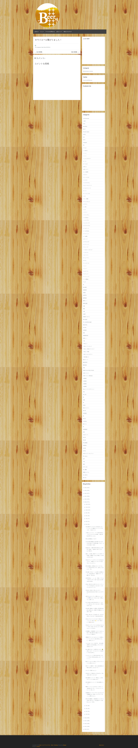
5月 (86, 524)
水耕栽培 (85, 378)
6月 (86, 521)
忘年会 (84, 450)
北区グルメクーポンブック (88, 453)
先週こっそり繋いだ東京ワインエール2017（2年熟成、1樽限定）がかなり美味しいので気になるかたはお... (95, 555)
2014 (85, 729)
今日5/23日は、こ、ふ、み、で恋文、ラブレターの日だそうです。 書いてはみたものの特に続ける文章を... (95, 580)
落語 (84, 464)
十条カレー (85, 343)
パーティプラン (86, 214)
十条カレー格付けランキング (88, 348)
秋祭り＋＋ (85, 338)
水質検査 (85, 381)
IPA (83, 145)
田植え (84, 405)
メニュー (42, 31)
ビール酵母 (85, 236)
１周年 (84, 121)
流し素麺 (85, 469)
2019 (85, 502)
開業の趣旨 (85, 303)
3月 (86, 708)
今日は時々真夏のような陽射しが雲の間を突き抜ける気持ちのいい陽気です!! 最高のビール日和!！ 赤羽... (95, 610)
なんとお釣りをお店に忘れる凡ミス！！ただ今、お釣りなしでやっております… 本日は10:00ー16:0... (94, 604)
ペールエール (85, 252)
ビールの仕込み (86, 231)
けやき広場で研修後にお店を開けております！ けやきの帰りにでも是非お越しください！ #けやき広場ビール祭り (95, 543)
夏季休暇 (85, 298)
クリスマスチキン (86, 182)
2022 (85, 493)
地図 (84, 399)
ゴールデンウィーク (87, 188)
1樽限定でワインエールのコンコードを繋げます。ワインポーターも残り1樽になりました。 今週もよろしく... (94, 639)
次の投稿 (38, 52)
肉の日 (84, 418)
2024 (85, 487)
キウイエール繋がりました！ (91, 670)
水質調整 (85, 386)
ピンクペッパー (86, 244)
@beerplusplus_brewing (88, 71)
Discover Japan (86, 131)
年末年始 (85, 421)
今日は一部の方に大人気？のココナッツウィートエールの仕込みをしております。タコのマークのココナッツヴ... (95, 586)
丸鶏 (84, 311)
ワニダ (84, 281)
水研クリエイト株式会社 (88, 375)
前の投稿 (75, 52)
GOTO (84, 134)
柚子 (84, 458)
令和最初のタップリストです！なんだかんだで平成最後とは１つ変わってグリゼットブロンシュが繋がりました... (95, 694)
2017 (85, 720)
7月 (86, 518)
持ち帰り (85, 327)
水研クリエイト (86, 373)
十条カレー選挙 (86, 351)
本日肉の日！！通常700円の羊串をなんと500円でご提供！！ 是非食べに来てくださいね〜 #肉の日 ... (94, 549)
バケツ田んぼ (85, 217)
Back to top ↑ (101, 745)
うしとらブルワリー (87, 158)
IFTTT (84, 139)
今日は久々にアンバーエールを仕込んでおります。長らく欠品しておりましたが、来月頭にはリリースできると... (95, 627)
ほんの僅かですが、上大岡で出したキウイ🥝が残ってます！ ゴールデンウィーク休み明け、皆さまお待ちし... (94, 651)
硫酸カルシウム (86, 472)
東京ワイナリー (86, 407)
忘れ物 (84, 448)
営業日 (84, 292)
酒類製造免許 (85, 335)
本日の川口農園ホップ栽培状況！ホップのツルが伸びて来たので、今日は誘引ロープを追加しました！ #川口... (95, 700)
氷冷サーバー (85, 434)
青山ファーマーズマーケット (88, 389)
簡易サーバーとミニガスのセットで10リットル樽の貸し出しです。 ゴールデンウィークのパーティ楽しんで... (94, 688)
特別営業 (85, 413)
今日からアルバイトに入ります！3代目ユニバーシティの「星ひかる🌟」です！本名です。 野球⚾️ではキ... (94, 621)
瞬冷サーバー (85, 359)
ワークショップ (86, 276)
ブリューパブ (85, 247)
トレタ (84, 209)
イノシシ (85, 153)
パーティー (85, 212)
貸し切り (85, 394)
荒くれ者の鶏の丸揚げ (87, 322)
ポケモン (85, 260)
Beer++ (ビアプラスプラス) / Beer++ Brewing (48, 745)
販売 (84, 432)
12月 (87, 504)
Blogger (64, 745)
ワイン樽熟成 (85, 279)
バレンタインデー (86, 222)
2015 (85, 726)
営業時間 (85, 290)
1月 (86, 714)
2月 (86, 711)
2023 (85, 490)
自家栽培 (85, 330)
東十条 (84, 410)
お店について (59, 31)
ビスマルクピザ (86, 241)
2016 (85, 723)
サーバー (85, 190)
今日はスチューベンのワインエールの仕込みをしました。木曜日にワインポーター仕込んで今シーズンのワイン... (95, 561)
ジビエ (84, 196)
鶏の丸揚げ (85, 319)
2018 (85, 717)
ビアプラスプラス (86, 225)
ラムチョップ (85, 273)
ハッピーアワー (86, 220)
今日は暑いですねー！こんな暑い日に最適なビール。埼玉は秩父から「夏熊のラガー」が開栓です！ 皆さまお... (95, 574)
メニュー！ (85, 268)
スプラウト (85, 204)
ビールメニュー (86, 233)
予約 (84, 461)
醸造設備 (85, 365)
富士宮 (84, 437)
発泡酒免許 (85, 429)
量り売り (85, 477)
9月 (86, 512)
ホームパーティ (86, 257)
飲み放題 (85, 287)
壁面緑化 (85, 445)
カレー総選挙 (85, 171)
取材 (84, 332)
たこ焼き (85, 206)
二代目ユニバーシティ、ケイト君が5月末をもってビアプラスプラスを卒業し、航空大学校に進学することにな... (94, 534)
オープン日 (85, 163)
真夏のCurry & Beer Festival (88, 370)
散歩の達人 (85, 324)
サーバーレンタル (86, 193)
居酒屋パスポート (86, 316)
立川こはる (85, 466)
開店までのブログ (68, 31)
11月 (87, 507)
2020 (85, 499)
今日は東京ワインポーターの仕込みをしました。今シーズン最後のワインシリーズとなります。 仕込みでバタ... (94, 528)
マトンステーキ (86, 263)
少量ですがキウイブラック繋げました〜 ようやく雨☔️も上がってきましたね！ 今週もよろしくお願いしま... (94, 598)
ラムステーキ (85, 271)
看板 (84, 308)
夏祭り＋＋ (85, 300)
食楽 (84, 367)
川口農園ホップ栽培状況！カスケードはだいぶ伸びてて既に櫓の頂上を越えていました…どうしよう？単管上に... (95, 633)
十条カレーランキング (87, 346)
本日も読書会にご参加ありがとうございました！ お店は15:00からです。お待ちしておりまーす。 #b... (95, 568)
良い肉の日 (85, 474)
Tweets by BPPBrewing (87, 80)
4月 (86, 705)
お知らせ (36, 31)
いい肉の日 (85, 150)
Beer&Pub (85, 126)
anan (84, 123)
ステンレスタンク (86, 201)
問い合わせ (85, 456)
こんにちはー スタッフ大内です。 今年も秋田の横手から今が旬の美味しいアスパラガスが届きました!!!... (94, 645)
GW (84, 137)
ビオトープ (85, 239)
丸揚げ (84, 314)
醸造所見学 (85, 362)
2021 (85, 496)
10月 (87, 510)
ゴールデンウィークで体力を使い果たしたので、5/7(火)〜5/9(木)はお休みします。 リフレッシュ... (94, 657)
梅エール (85, 424)
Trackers (38, 746)
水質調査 (85, 383)
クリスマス (85, 180)
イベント (85, 155)
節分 (84, 391)
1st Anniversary (86, 118)
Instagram (85, 142)
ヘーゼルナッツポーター (88, 249)
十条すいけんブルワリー (88, 354)
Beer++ (84, 129)
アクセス (85, 147)
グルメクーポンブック (87, 185)
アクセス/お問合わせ (50, 31)
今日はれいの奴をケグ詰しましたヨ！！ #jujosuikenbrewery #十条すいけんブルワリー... (95, 592)
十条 (84, 340)
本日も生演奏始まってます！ (91, 538)
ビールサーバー (86, 228)
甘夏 (84, 306)
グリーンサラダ (86, 177)
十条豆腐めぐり (86, 356)
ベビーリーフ (85, 255)
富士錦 (84, 440)
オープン (85, 161)
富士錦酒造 (85, 442)
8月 (86, 515)
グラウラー (85, 174)
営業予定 (85, 295)
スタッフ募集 (85, 198)
